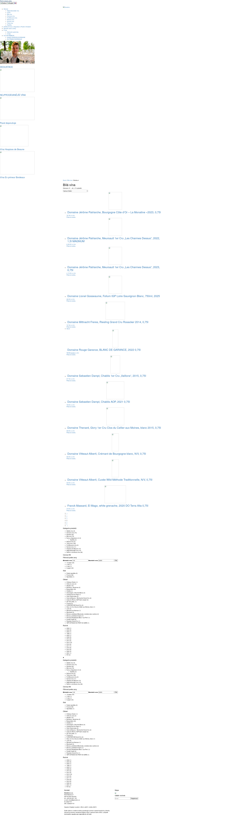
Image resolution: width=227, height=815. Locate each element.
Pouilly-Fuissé (70, 619)
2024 (68, 632)
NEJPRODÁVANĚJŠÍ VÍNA (13, 94)
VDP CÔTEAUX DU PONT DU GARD (77, 623)
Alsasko (69, 586)
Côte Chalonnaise (72, 596)
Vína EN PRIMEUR (9, 35)
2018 (68, 648)
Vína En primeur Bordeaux (12, 177)
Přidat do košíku (71, 217)
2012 (68, 639)
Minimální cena (67, 560)
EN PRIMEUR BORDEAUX (14, 39)
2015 (68, 642)
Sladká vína (70, 531)
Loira (68, 609)
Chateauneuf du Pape (73, 594)
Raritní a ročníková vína (73, 552)
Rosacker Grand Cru (72, 621)
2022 (68, 628)
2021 (68, 653)
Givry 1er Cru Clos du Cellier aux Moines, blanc (80, 607)
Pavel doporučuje (8, 122)
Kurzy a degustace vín (73, 538)
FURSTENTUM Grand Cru (74, 605)
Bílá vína (9, 14)
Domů (64, 180)
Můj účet (214, 5)
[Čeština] (3, 3)
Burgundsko (70, 589)
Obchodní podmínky (12, 32)
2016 (68, 644)
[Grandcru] (66, 7)
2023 (68, 630)
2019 (68, 649)
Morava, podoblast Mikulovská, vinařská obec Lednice (82, 614)
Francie (69, 575)
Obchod (6, 9)
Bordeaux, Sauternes (72, 587)
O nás (5, 30)
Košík (222, 5)
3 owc (68, 564)
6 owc (68, 566)
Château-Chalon (71, 582)
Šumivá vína (10, 21)
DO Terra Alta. (71, 601)
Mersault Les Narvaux (73, 610)
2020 (68, 651)
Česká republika (71, 573)
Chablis (69, 591)
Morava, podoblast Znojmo (74, 616)
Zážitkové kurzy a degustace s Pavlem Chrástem (17, 27)
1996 (68, 633)
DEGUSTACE (6, 66)
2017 (68, 646)
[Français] (15, 3)
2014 (68, 640)
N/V (68, 655)
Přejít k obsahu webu (6, 1)
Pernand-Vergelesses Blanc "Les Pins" (77, 617)
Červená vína (11, 16)
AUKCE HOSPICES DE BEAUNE (16, 37)
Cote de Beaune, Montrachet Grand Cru (78, 598)
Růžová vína (10, 19)
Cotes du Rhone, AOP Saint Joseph (77, 600)
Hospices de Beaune (72, 549)
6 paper (69, 568)
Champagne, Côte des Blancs (75, 593)
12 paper (69, 563)
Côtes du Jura (70, 584)
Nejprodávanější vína (13, 11)
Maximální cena (93, 560)
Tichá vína (10, 23)
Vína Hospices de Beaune (12, 149)
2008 (68, 637)
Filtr (116, 560)
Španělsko (69, 577)
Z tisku (9, 34)
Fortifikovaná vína (12, 18)
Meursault (69, 612)
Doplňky (9, 25)
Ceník (8, 12)
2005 (68, 635)
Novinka (69, 534)
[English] (10, 3)
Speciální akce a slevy (10, 28)
